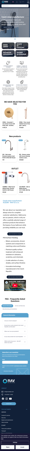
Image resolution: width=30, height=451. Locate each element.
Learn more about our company (15, 233)
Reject (7, 447)
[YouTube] (10, 398)
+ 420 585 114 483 (8, 394)
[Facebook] (2, 398)
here (2, 439)
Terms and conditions (6, 428)
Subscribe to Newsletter (8, 371)
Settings (15, 442)
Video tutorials (4, 422)
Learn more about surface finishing (15, 277)
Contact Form (9, 403)
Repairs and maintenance (7, 420)
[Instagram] (6, 398)
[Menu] (28, 2)
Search (26, 5)
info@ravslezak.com (9, 391)
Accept (22, 447)
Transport (3, 431)
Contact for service (5, 415)
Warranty (3, 417)
